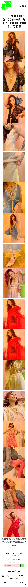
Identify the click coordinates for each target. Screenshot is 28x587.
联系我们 (11, 555)
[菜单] (25, 5)
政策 (18, 555)
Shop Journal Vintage (11, 582)
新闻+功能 (22, 553)
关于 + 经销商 (6, 553)
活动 (15, 555)
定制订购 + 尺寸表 (15, 553)
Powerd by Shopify (19, 582)
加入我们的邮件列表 (14, 559)
